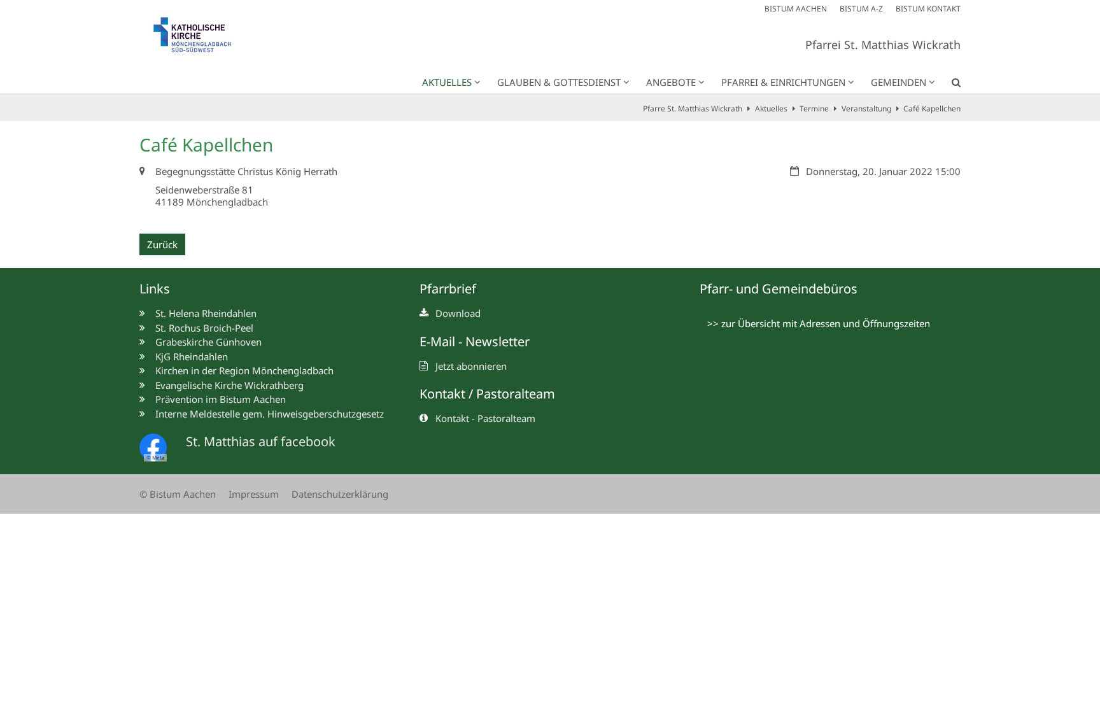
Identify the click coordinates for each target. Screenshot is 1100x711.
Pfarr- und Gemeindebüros (778, 289)
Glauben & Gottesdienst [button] (559, 82)
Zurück (162, 244)
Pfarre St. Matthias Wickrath (692, 108)
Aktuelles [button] (447, 82)
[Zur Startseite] (199, 38)
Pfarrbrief (448, 289)
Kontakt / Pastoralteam (487, 394)
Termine (814, 108)
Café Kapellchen (932, 108)
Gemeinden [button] (898, 82)
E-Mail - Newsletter (475, 341)
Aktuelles (771, 108)
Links (154, 289)
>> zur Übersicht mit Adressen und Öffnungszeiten (818, 323)
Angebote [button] (671, 82)
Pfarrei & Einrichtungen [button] (783, 82)
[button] (948, 85)
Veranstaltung (866, 108)
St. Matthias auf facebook (260, 441)
